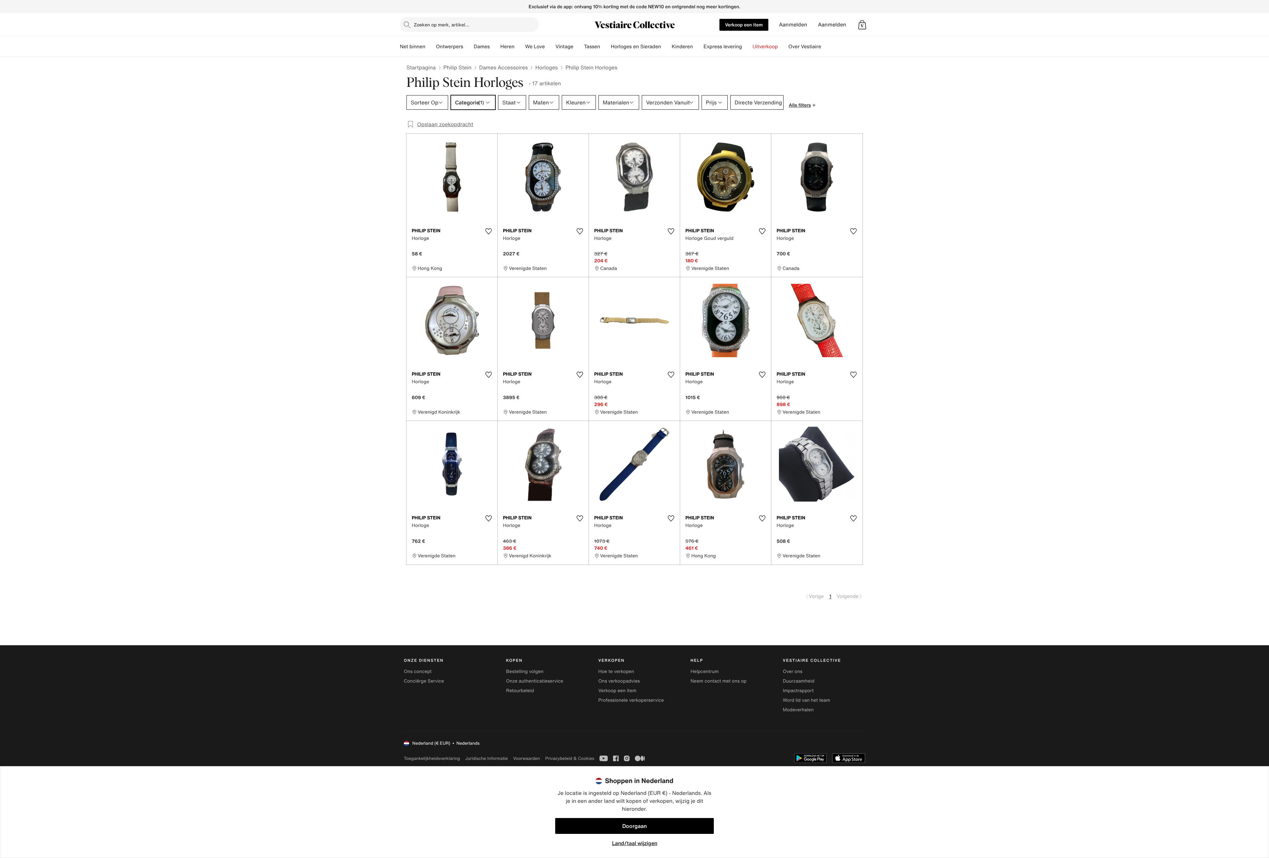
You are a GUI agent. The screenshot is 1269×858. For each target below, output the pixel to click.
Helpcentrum (705, 671)
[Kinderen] (698, 46)
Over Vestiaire (804, 46)
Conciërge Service (424, 681)
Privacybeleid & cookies (570, 758)
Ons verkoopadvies (619, 681)
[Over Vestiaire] (826, 46)
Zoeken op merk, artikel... (441, 24)
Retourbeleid (520, 690)
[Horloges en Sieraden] (666, 46)
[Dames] (495, 46)
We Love (535, 46)
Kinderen (682, 46)
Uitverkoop (765, 46)
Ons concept (418, 671)
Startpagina (421, 67)
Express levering (723, 46)
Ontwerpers (449, 46)
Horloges (546, 67)
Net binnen (412, 46)
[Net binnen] (430, 46)
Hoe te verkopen (616, 671)
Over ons (792, 671)
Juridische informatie (486, 758)
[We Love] (550, 46)
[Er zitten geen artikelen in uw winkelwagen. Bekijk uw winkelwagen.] (862, 24)
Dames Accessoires (503, 67)
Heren (507, 46)
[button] (862, 24)
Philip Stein (457, 67)
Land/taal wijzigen (634, 843)
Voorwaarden (526, 758)
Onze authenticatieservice (534, 681)
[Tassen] (605, 46)
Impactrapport (798, 690)
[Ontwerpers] (468, 46)
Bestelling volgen (524, 671)
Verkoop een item (744, 24)
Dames (482, 46)
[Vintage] (578, 46)
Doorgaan (634, 826)
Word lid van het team (806, 700)
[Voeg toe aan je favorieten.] (488, 231)
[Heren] (519, 46)
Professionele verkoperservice (631, 700)
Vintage (564, 46)
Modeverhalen (798, 709)
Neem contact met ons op (719, 681)
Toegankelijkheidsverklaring (432, 758)
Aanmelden (793, 24)
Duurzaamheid (799, 681)
